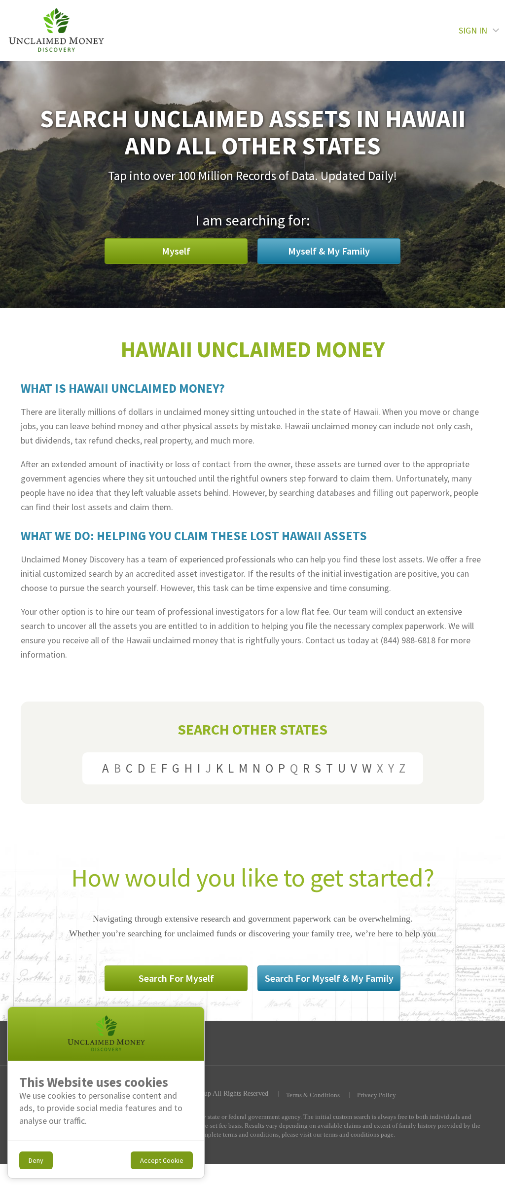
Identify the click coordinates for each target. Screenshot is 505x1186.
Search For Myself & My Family (329, 978)
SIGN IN (473, 30)
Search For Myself (176, 978)
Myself (176, 251)
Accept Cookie (161, 1160)
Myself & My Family (329, 251)
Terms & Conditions (313, 1095)
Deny (36, 1160)
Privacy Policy (376, 1095)
